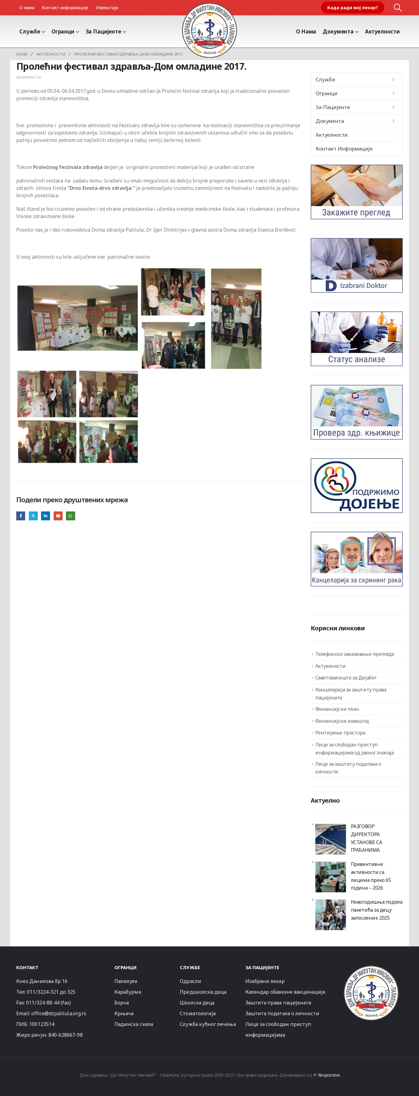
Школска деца (197, 1002)
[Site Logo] (209, 30)
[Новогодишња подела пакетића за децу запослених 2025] (330, 914)
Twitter (33, 515)
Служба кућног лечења (208, 1024)
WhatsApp (70, 515)
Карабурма (127, 991)
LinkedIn (45, 515)
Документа (338, 31)
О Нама (306, 31)
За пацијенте (103, 31)
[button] (398, 8)
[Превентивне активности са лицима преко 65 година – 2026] (330, 877)
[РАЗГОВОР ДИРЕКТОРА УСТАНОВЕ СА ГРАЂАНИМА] (330, 839)
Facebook (20, 515)
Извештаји (107, 7)
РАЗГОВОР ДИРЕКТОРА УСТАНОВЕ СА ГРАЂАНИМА (366, 838)
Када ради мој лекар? (352, 7)
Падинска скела (133, 1024)
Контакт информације (65, 7)
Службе (29, 31)
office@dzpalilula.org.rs (58, 1013)
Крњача (123, 1013)
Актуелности (382, 31)
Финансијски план (337, 709)
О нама (26, 7)
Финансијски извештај (342, 721)
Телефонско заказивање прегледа (354, 654)
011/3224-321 (43, 991)
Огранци (63, 31)
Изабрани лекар (265, 981)
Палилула (125, 981)
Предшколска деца (203, 991)
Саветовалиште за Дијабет (346, 677)
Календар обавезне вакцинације (285, 991)
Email (58, 515)
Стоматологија (198, 1013)
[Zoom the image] (371, 968)
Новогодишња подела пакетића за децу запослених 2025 (376, 909)
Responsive (329, 1075)
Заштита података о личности (282, 1013)
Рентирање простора (340, 732)
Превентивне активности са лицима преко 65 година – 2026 (371, 876)
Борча (121, 1002)
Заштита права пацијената (278, 1002)
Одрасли (190, 981)
